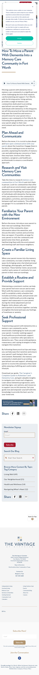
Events (25, 588)
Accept (19, 38)
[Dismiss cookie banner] (32, 7)
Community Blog (27, 590)
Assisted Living (6, 588)
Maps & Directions (19, 565)
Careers (25, 595)
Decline (19, 43)
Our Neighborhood (14, 479)
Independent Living (7, 586)
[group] (19, 83)
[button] (4, 83)
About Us (25, 592)
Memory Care (5, 590)
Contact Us (19, 571)
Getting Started (6, 595)
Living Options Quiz (28, 586)
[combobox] (19, 458)
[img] (32, 83)
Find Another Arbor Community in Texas (19, 567)
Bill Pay (4, 611)
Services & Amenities (7, 592)
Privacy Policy (31, 646)
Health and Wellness (14, 484)
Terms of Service (18, 647)
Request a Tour (19, 573)
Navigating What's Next (16, 489)
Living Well (10, 474)
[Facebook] (19, 658)
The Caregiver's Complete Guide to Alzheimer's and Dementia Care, (17, 375)
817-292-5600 (19, 576)
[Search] (33, 458)
